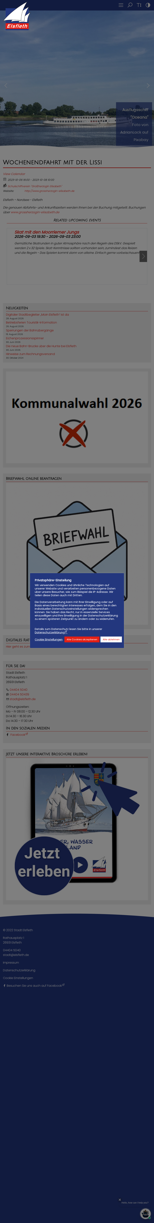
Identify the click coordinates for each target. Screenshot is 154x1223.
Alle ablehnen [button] (111, 639)
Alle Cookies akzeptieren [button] (82, 639)
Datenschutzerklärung (50, 632)
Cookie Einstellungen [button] (49, 639)
